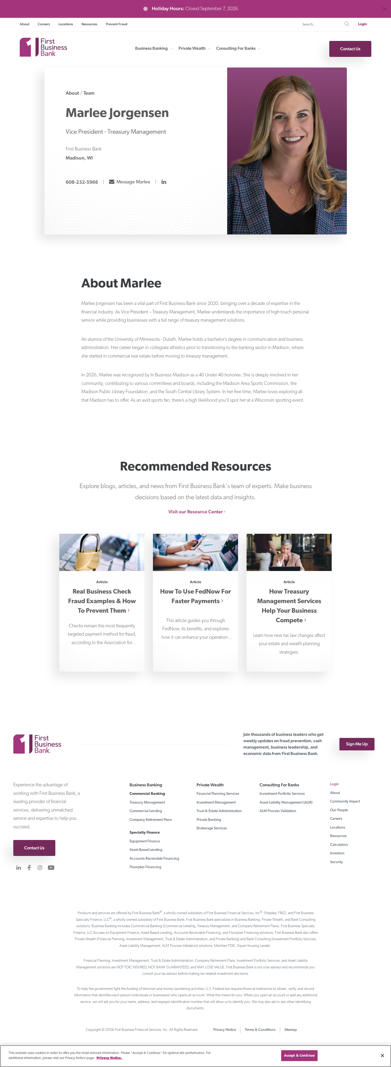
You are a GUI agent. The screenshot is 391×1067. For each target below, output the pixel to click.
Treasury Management (147, 803)
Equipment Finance (145, 841)
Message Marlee (132, 181)
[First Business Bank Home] (43, 55)
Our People (339, 810)
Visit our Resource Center (195, 511)
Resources (89, 24)
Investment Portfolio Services (282, 794)
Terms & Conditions (260, 1030)
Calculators (339, 845)
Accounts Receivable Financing (154, 859)
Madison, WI (79, 158)
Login (362, 24)
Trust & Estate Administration (219, 811)
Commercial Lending (146, 811)
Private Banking (209, 820)
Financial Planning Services (218, 794)
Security (336, 862)
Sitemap (290, 1030)
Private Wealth (192, 48)
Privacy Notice (224, 1030)
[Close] (382, 1055)
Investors (337, 853)
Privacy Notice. (109, 1058)
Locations (66, 24)
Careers (44, 24)
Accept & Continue (299, 1055)
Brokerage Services (212, 828)
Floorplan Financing (145, 867)
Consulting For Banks (236, 48)
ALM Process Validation (278, 811)
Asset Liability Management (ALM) (286, 803)
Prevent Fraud (116, 24)
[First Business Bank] (39, 744)
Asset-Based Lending (146, 850)
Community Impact (345, 802)
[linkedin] (164, 182)
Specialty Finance (145, 833)
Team (89, 93)
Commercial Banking (147, 794)
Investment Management (216, 803)
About (24, 24)
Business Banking (151, 48)
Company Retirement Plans (151, 820)
